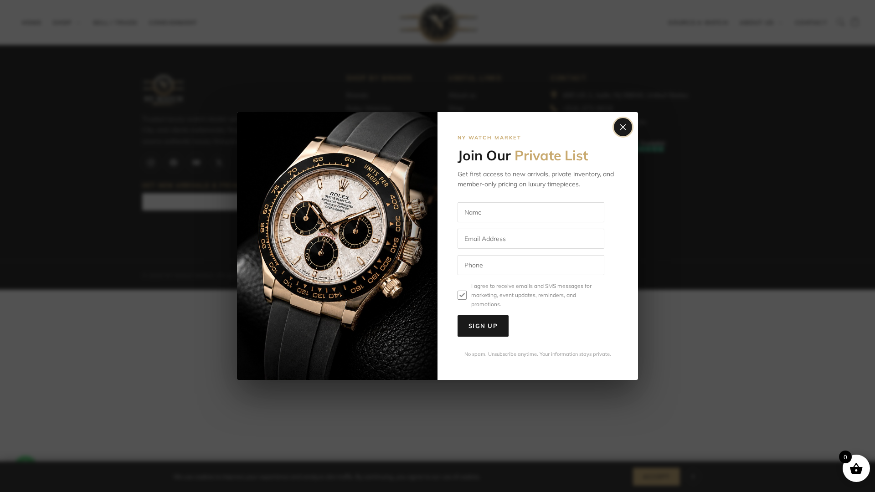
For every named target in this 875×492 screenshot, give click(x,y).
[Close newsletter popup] (623, 127)
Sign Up (483, 325)
